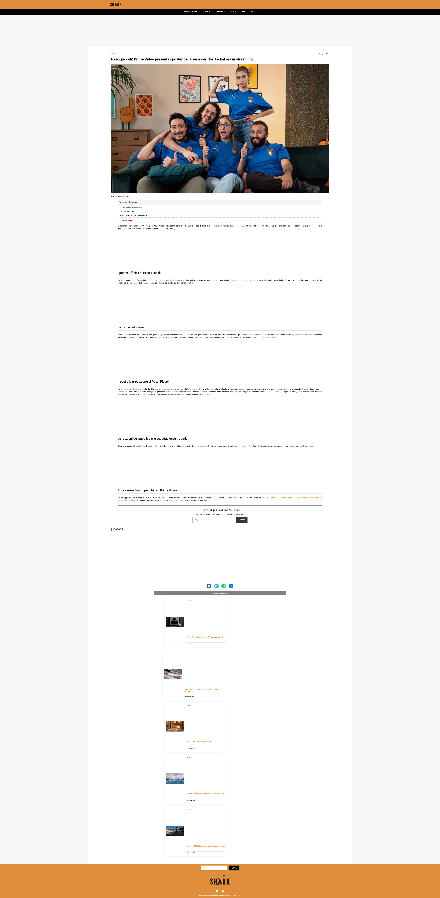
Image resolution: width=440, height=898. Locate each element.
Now (243, 12)
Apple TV (207, 12)
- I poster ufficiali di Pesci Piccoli (130, 208)
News (113, 54)
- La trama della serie (126, 212)
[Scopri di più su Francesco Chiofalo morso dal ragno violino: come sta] (173, 674)
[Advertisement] (220, 31)
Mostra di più (127, 220)
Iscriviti (242, 520)
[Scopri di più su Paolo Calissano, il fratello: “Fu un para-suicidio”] (175, 622)
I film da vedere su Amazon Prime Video (279, 498)
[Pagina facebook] (217, 891)
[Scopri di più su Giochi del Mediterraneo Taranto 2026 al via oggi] (175, 831)
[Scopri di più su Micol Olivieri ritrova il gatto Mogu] (175, 726)
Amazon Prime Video (190, 12)
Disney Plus (220, 12)
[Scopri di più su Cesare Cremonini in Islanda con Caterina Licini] (175, 778)
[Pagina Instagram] (223, 891)
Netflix (233, 12)
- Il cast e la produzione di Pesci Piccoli (133, 216)
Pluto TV (253, 12)
